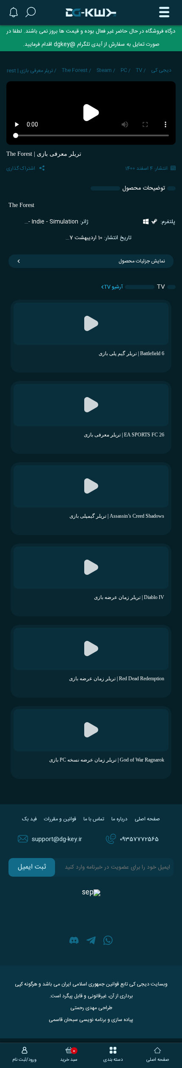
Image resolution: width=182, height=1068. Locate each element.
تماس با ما (93, 819)
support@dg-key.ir (57, 839)
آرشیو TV (113, 287)
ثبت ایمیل (32, 867)
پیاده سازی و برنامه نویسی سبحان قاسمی (91, 1020)
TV (139, 70)
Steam (104, 70)
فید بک (29, 819)
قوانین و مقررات (60, 819)
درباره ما (119, 819)
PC (124, 70)
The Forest (75, 70)
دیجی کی (161, 70)
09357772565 (139, 839)
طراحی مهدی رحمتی (91, 1008)
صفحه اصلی (147, 819)
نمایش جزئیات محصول (142, 261)
